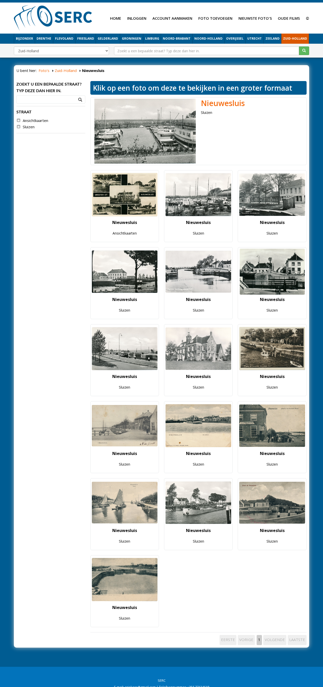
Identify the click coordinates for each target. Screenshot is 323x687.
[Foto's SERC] (53, 17)
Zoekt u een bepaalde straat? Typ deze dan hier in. (49, 87)
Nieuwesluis (223, 103)
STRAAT (24, 112)
